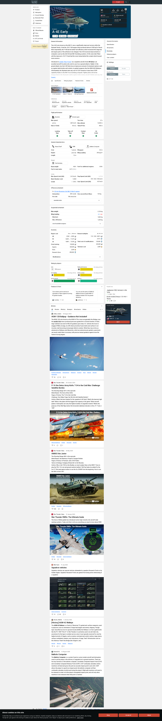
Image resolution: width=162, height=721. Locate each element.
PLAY (118, 2)
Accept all (128, 715)
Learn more (80, 717)
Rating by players (68, 80)
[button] (33, 709)
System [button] (45, 709)
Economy (64, 611)
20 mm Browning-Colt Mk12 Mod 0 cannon (67, 191)
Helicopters (97, 709)
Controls (64, 709)
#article (89, 372)
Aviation (79, 372)
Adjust (149, 715)
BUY (118, 322)
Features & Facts (79, 80)
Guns (69, 709)
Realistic (112, 68)
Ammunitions (66, 372)
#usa (84, 372)
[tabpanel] (117, 10)
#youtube (69, 442)
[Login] (129, 2)
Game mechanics (67, 556)
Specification (58, 80)
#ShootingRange (55, 442)
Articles (88, 80)
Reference (112, 74)
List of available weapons (59, 223)
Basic (123, 74)
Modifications (57, 257)
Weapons (73, 372)
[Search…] (126, 2)
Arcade (124, 68)
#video (63, 442)
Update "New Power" (65, 62)
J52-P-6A (73, 152)
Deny (108, 715)
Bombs (75, 442)
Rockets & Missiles (56, 372)
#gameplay (54, 374)
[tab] (126, 9)
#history (59, 643)
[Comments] (57, 445)
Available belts (58, 200)
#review (95, 372)
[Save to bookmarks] (62, 509)
